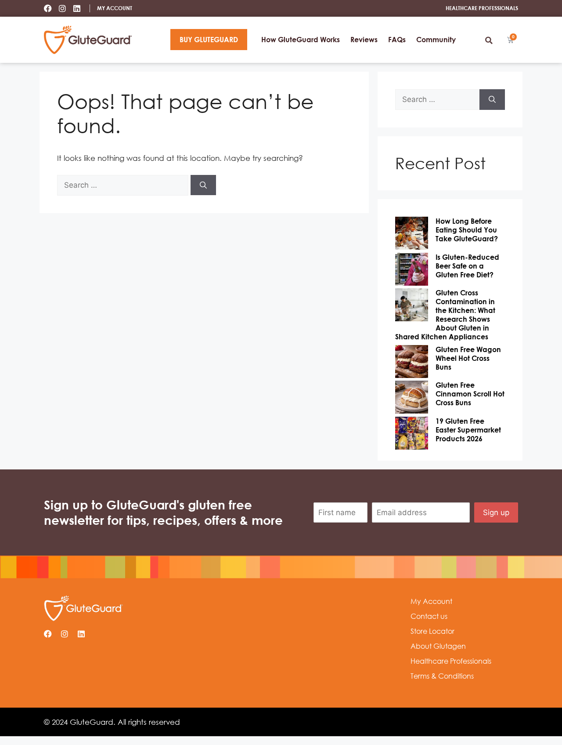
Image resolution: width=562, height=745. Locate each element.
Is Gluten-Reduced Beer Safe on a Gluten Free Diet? (467, 266)
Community (436, 39)
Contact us (429, 616)
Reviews (364, 39)
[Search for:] (124, 184)
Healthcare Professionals (451, 661)
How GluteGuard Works (300, 39)
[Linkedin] (77, 8)
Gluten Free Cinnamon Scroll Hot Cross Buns (470, 394)
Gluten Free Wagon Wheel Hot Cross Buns (468, 358)
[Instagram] (62, 8)
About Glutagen (438, 646)
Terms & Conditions (442, 676)
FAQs (397, 39)
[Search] (203, 185)
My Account (431, 601)
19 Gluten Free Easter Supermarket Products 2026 (468, 430)
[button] (488, 40)
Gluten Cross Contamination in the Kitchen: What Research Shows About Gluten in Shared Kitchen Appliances (445, 314)
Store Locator (432, 631)
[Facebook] (48, 8)
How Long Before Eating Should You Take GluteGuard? (467, 230)
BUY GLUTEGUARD (209, 39)
